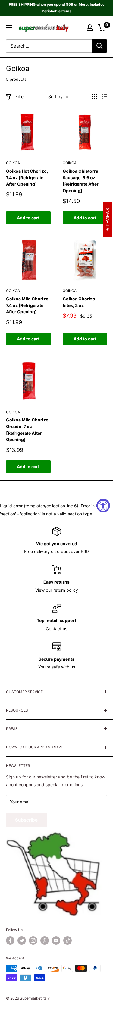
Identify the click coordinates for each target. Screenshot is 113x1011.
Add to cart (28, 217)
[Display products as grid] (94, 96)
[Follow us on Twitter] (21, 940)
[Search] (99, 46)
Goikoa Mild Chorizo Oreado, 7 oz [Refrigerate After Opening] (27, 429)
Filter (20, 96)
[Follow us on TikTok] (67, 940)
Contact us (56, 628)
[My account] (90, 27)
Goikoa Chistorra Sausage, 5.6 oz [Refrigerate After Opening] (81, 180)
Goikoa (13, 163)
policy (72, 590)
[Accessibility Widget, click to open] (103, 505)
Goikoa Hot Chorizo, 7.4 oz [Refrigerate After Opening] (27, 177)
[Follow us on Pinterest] (44, 940)
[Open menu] (9, 27)
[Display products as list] (104, 96)
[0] (102, 27)
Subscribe (26, 820)
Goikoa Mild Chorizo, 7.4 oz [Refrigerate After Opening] (28, 305)
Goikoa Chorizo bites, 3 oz (79, 302)
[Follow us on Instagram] (33, 940)
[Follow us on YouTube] (56, 940)
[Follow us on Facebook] (10, 940)
